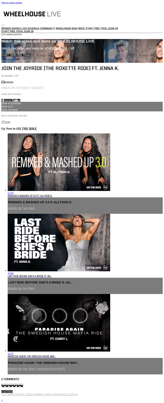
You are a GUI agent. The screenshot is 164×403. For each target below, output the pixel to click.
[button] (3, 25)
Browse (6, 28)
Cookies (30, 394)
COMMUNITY (47, 28)
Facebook (6, 100)
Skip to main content (11, 2)
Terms (11, 394)
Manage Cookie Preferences (52, 394)
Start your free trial (15, 55)
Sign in (113, 28)
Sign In (28, 31)
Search (17, 28)
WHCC (81, 28)
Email (17, 100)
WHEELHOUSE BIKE (67, 28)
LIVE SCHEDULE (30, 28)
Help (4, 394)
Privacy (20, 394)
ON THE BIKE (7, 76)
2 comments (7, 82)
